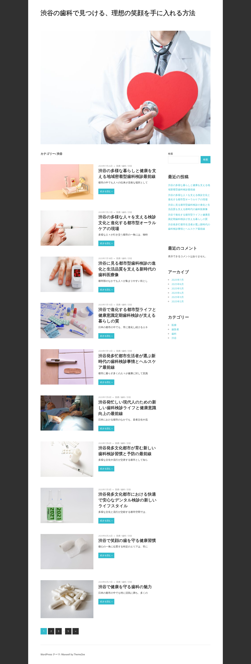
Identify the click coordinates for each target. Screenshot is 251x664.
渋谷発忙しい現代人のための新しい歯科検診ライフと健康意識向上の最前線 (127, 407)
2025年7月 (178, 280)
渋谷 (130, 165)
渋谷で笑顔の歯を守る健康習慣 (127, 540)
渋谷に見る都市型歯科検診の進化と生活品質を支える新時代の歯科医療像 (127, 269)
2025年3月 (178, 297)
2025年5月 (178, 288)
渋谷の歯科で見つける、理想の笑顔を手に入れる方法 (118, 13)
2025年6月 (178, 284)
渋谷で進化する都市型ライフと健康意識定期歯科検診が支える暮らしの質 (127, 315)
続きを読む (105, 191)
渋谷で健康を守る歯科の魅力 (125, 586)
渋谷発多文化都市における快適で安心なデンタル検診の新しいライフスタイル (127, 500)
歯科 (124, 165)
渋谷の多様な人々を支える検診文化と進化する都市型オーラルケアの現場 (127, 222)
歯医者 (175, 329)
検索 (170, 154)
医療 (118, 165)
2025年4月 (178, 293)
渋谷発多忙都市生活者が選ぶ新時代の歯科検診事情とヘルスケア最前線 (127, 361)
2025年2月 (178, 301)
